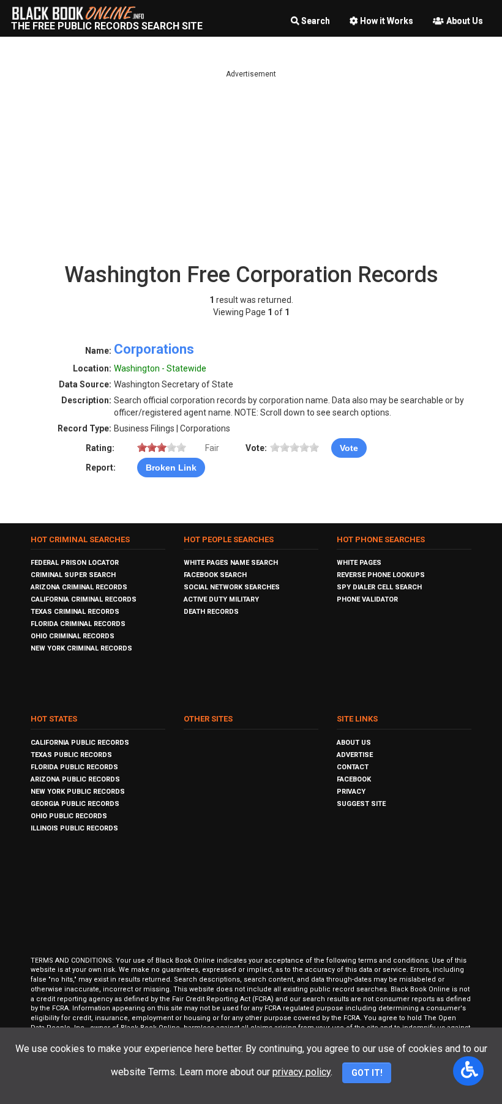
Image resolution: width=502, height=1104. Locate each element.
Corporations (154, 349)
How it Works (386, 21)
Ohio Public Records (69, 816)
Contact (353, 767)
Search (315, 21)
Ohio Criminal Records (72, 636)
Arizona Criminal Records (79, 587)
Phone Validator (367, 599)
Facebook (354, 779)
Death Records (211, 612)
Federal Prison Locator (75, 563)
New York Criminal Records (81, 648)
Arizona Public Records (75, 779)
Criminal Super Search (73, 575)
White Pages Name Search (231, 563)
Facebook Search (215, 575)
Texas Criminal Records (75, 612)
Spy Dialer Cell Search (379, 587)
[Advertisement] (251, 165)
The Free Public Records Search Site (107, 26)
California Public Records (80, 743)
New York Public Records (78, 792)
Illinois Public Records (74, 828)
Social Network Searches (232, 587)
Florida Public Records (74, 767)
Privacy (351, 792)
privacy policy (301, 1072)
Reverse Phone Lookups (381, 575)
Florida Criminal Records (78, 624)
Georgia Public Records (75, 804)
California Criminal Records (84, 599)
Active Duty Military (221, 599)
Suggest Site (361, 804)
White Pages (359, 563)
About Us (464, 21)
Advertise (355, 755)
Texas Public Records (71, 755)
